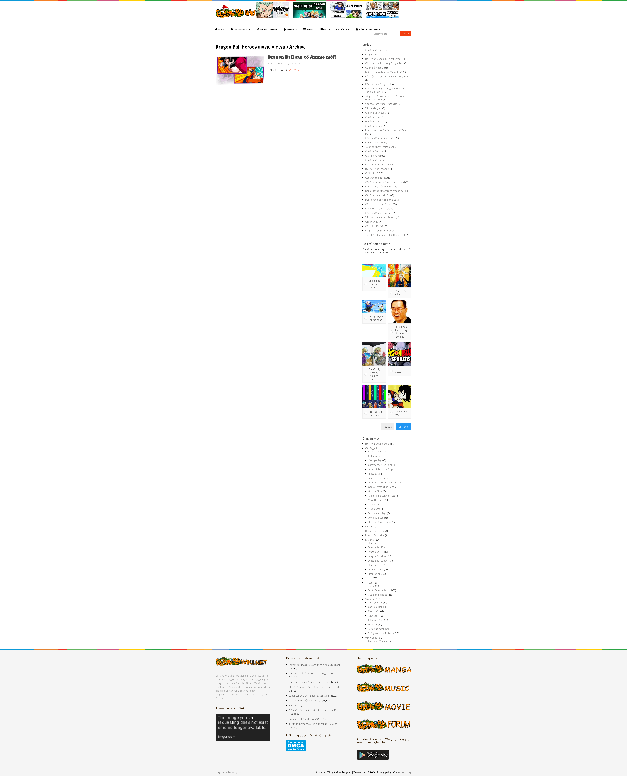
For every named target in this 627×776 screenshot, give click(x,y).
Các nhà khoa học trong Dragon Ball (384, 63)
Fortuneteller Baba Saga (380, 469)
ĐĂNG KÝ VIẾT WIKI (368, 29)
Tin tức (283, 63)
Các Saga (370, 448)
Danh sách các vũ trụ (376, 142)
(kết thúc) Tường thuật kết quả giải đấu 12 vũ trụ (313, 723)
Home (221, 29)
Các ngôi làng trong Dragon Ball (381, 103)
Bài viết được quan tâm (377, 443)
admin (272, 63)
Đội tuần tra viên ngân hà (378, 84)
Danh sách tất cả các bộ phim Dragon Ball (311, 673)
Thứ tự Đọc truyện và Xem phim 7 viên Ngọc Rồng (314, 664)
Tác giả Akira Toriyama (339, 772)
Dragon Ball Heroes (375, 530)
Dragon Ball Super (377, 560)
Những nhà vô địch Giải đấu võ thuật (384, 72)
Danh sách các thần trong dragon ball (385, 190)
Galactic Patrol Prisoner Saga (383, 482)
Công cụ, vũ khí (376, 620)
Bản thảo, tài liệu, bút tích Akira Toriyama (386, 76)
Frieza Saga (374, 473)
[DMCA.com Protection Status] (296, 750)
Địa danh (373, 624)
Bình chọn (404, 426)
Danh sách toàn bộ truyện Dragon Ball (309, 682)
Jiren (291, 705)
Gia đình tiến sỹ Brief (375, 160)
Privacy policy (384, 772)
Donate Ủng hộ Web (364, 772)
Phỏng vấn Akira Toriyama (381, 633)
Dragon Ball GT (376, 551)
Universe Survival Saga (379, 522)
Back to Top (406, 772)
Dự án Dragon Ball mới (380, 590)
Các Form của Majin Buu (378, 195)
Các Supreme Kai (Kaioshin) (379, 204)
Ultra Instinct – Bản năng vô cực (305, 700)
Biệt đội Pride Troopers (377, 168)
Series (310, 29)
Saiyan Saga (374, 508)
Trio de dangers (373, 108)
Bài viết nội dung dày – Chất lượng (382, 58)
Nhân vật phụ (375, 573)
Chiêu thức (373, 611)
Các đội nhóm (375, 602)
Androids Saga (375, 451)
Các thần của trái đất (376, 177)
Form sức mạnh (376, 628)
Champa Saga (375, 460)
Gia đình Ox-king (373, 125)
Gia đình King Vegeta (375, 112)
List (325, 29)
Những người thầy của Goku (379, 186)
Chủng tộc (373, 615)
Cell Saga (373, 456)
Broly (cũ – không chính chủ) (303, 719)
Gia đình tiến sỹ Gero (376, 50)
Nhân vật (369, 539)
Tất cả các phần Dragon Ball (379, 146)
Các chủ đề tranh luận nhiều (379, 138)
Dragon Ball (374, 543)
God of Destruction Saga (381, 486)
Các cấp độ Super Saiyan (378, 212)
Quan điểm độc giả (375, 67)
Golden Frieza (375, 491)
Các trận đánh (375, 606)
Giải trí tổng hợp (373, 155)
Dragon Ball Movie (377, 556)
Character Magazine (378, 640)
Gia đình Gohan (373, 117)
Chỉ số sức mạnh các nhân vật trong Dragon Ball (314, 687)
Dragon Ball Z (375, 565)
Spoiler (369, 578)
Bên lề (371, 585)
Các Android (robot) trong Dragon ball (385, 182)
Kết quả (388, 426)
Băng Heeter (371, 54)
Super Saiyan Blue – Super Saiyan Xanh (309, 695)
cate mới (369, 526)
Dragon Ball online (374, 535)
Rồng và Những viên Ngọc (378, 230)
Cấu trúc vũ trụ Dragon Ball (379, 164)
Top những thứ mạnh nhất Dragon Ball (385, 235)
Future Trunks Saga (378, 478)
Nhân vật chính (375, 569)
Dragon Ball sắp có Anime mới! (302, 57)
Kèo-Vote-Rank (268, 29)
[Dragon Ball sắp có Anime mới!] (240, 70)
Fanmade (292, 29)
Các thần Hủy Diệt (374, 226)
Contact (397, 772)
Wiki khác (370, 599)
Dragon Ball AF (375, 547)
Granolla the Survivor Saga (381, 495)
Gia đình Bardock (374, 151)
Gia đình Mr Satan (374, 121)
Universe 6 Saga (376, 517)
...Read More (294, 69)
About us (320, 772)
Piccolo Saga (374, 504)
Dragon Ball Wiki (223, 772)
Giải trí (343, 29)
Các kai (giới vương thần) (377, 208)
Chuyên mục (241, 29)
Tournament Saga (377, 513)
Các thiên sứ (371, 221)
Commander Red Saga (380, 464)
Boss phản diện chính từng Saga (382, 199)
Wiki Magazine (372, 637)
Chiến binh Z (371, 173)
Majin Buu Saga (376, 500)
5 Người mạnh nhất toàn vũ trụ (381, 217)
